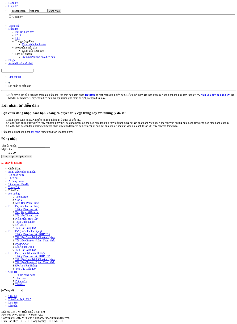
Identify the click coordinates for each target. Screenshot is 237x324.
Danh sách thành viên (34, 44)
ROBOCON (22, 243)
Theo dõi (13, 177)
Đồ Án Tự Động (24, 246)
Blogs (11, 60)
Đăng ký (13, 2)
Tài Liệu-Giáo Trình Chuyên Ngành (35, 237)
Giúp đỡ (12, 6)
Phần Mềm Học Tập (26, 218)
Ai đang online (16, 181)
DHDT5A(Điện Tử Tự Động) (25, 231)
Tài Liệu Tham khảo (26, 215)
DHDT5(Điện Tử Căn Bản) (23, 206)
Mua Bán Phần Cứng (27, 202)
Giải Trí (12, 271)
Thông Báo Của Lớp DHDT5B (32, 256)
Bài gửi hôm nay (24, 31)
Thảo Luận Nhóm (25, 221)
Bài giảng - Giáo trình (27, 212)
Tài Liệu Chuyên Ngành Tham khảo (35, 240)
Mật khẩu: (6, 149)
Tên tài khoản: (9, 145)
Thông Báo (21, 196)
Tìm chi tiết (14, 76)
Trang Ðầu (14, 187)
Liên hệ (12, 296)
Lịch (17, 38)
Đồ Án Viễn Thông (26, 265)
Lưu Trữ (13, 302)
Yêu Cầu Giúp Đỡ (25, 227)
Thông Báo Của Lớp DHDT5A (32, 234)
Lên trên (13, 305)
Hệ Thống (14, 193)
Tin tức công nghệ (25, 274)
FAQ (18, 35)
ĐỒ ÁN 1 (20, 224)
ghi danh (35, 131)
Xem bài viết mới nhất (20, 63)
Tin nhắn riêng (16, 174)
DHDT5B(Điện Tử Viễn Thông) (26, 253)
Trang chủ (13, 25)
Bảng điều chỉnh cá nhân (22, 171)
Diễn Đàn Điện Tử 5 (19, 299)
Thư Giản (20, 278)
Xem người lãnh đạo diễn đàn (38, 56)
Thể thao (20, 284)
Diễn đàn (13, 28)
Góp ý (18, 199)
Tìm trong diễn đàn (18, 184)
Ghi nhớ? (17, 16)
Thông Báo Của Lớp (26, 209)
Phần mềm (21, 281)
